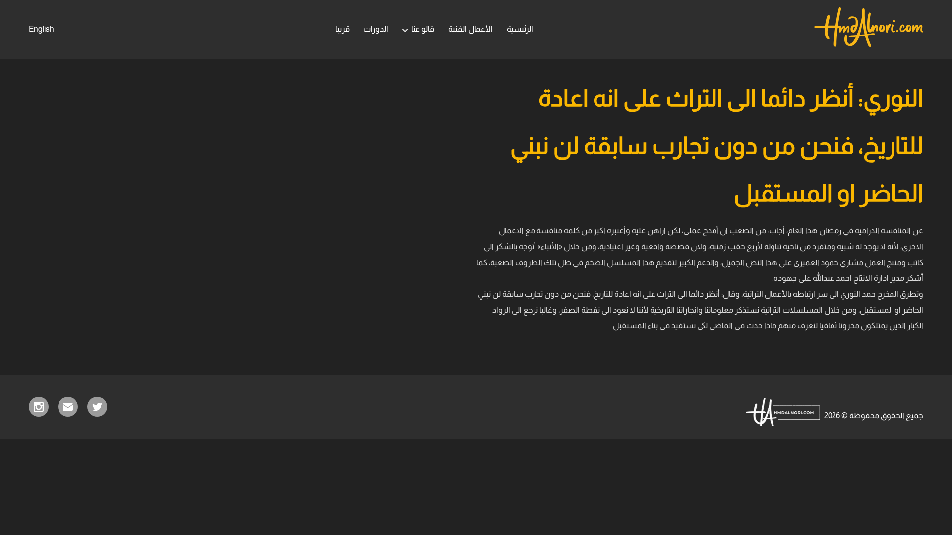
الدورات (375, 29)
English (41, 29)
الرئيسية (520, 29)
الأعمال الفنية (470, 29)
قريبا (342, 29)
